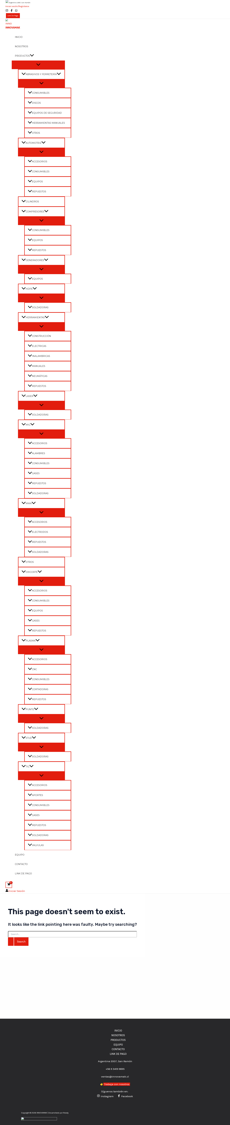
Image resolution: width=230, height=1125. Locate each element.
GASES (36, 473)
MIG (28, 424)
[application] (32, 56)
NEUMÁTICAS (39, 376)
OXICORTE (32, 572)
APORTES (37, 795)
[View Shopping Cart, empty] (8, 885)
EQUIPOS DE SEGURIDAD (47, 112)
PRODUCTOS (22, 55)
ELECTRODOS (40, 532)
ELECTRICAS (39, 346)
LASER (29, 396)
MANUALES (38, 366)
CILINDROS (32, 201)
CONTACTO (21, 864)
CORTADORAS (40, 689)
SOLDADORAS (40, 307)
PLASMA (31, 640)
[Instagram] (6, 11)
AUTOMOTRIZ (33, 143)
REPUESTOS (39, 191)
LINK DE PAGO (23, 873)
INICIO (19, 37)
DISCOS (36, 102)
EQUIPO (19, 854)
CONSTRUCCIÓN (41, 336)
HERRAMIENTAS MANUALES (48, 123)
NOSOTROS (21, 46)
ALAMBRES (38, 453)
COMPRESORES (35, 211)
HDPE (29, 288)
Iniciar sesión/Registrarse (17, 6)
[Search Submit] (11, 941)
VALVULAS (38, 845)
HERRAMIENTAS (35, 317)
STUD (29, 738)
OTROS (36, 133)
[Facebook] (11, 11)
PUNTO (30, 709)
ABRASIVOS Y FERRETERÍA (41, 74)
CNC (34, 669)
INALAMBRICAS (41, 356)
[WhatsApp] (16, 11)
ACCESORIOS (39, 161)
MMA (29, 503)
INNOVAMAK (12, 27)
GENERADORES (35, 260)
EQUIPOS (37, 181)
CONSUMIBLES (40, 92)
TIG (27, 766)
